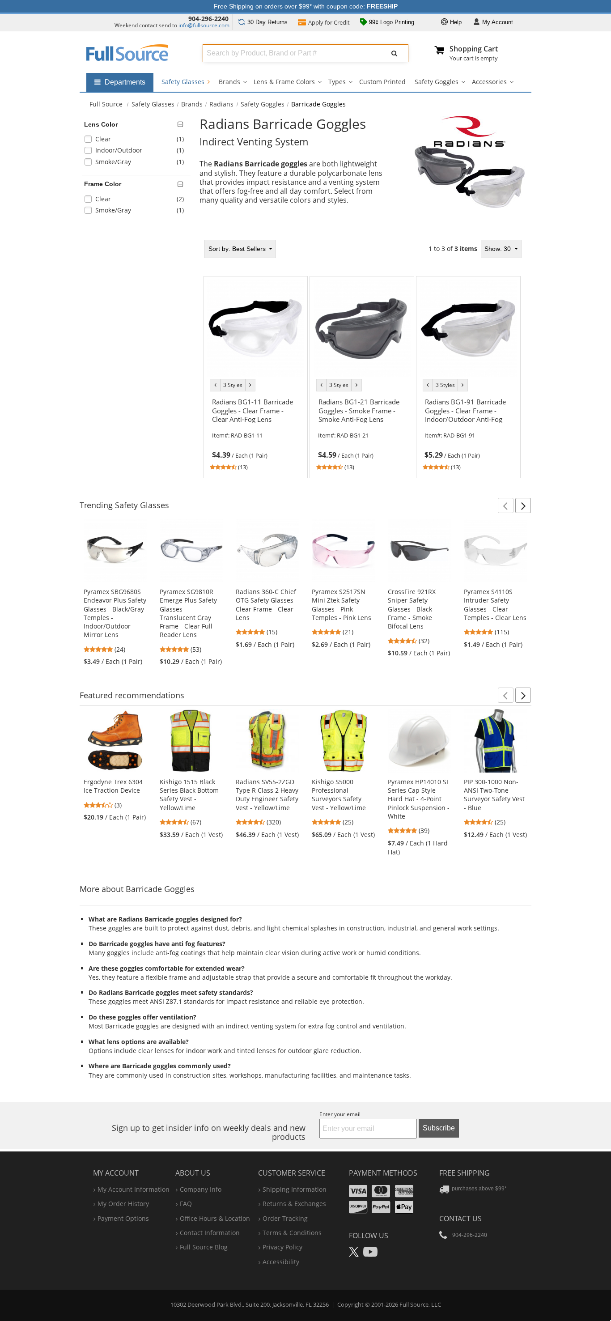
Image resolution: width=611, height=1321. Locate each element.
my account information (134, 1189)
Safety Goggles (436, 81)
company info (200, 1189)
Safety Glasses (183, 81)
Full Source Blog (204, 1247)
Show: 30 (498, 248)
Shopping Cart (474, 49)
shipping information (295, 1189)
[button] (505, 505)
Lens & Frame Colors (284, 81)
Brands (229, 81)
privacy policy (282, 1247)
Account (497, 22)
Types (337, 81)
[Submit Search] (394, 53)
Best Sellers (237, 248)
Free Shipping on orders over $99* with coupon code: (306, 6)
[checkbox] (138, 140)
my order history (123, 1203)
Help (455, 22)
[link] (255, 433)
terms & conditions (292, 1232)
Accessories (489, 81)
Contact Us (460, 1218)
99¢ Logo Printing (390, 22)
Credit (329, 22)
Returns (267, 22)
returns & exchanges (294, 1203)
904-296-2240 (208, 18)
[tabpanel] (362, 359)
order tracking (285, 1218)
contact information (210, 1232)
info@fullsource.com (203, 25)
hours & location (215, 1218)
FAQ (186, 1203)
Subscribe (439, 1128)
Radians (221, 104)
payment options (123, 1218)
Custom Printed (382, 81)
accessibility (281, 1261)
